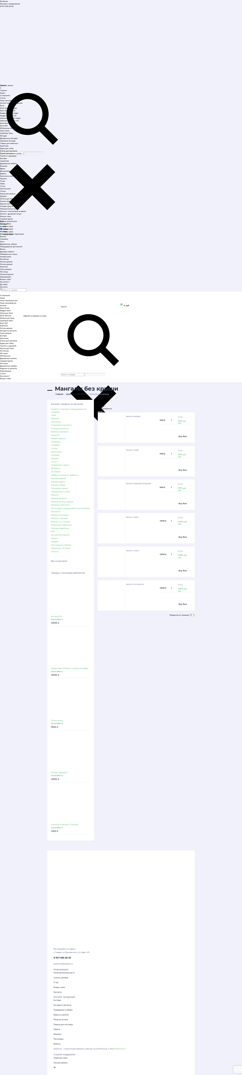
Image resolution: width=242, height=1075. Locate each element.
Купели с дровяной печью (10, 214)
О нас (56, 982)
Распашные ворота (59, 488)
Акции (2, 93)
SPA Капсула (5, 356)
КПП (53, 532)
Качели (3, 226)
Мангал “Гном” (132, 450)
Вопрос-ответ (5, 279)
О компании (5, 95)
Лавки (2, 184)
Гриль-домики (5, 269)
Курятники (4, 146)
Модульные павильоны (61, 525)
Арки (2, 221)
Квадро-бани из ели (8, 116)
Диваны (3, 174)
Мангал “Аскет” (133, 551)
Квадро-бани (5, 311)
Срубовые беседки (8, 141)
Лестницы (4, 272)
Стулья (3, 191)
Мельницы (4, 229)
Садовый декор (6, 219)
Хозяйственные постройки (11, 153)
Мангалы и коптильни (76, 394)
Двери (2, 168)
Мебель (57, 1044)
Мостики (3, 231)
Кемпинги (4, 267)
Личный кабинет (61, 1063)
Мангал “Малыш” (133, 416)
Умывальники (5, 257)
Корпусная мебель (8, 194)
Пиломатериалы (7, 274)
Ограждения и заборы (63, 1010)
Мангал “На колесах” (135, 584)
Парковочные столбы (60, 492)
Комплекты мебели (8, 176)
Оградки (54, 541)
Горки (53, 415)
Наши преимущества (8, 300)
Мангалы (57, 1034)
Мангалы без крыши (60, 515)
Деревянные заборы (8, 244)
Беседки (3, 136)
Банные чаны (5, 216)
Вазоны (3, 236)
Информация (5, 277)
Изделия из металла (8, 368)
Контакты (4, 287)
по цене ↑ (102, 406)
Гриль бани (4, 131)
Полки (2, 181)
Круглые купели (6, 204)
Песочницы (56, 422)
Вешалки (3, 166)
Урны (2, 242)
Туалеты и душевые (8, 156)
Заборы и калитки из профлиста (65, 475)
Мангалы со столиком (60, 522)
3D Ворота (55, 468)
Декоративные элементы (10, 171)
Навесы (54, 538)
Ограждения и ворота (60, 465)
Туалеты (54, 551)
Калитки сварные (58, 478)
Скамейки (4, 239)
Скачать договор (61, 978)
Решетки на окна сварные (62, 502)
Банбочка (4, 1)
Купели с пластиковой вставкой (13, 211)
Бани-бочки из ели (7, 111)
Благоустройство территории (12, 234)
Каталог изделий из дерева (11, 103)
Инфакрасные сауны (8, 254)
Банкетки (55, 435)
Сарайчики (4, 161)
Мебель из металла (59, 432)
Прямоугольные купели (9, 209)
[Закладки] (113, 305)
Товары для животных (9, 143)
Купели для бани (7, 199)
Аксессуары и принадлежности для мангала (70, 508)
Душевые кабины (7, 252)
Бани (2, 106)
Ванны (2, 249)
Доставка (3, 284)
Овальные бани (6, 313)
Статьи (3, 98)
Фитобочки (4, 259)
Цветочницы (56, 452)
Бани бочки (4, 308)
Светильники (5, 189)
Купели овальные (7, 201)
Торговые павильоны (60, 528)
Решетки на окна (61, 1019)
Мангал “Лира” (132, 517)
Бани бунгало (5, 123)
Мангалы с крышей (59, 518)
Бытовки (3, 158)
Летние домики (6, 262)
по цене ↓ (102, 404)
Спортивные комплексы (61, 425)
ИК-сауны (4, 353)
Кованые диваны (58, 438)
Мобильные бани (7, 128)
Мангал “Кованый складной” (139, 484)
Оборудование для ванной (11, 247)
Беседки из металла (8, 331)
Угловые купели (6, 206)
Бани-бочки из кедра (8, 108)
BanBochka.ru (120, 1049)
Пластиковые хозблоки (61, 545)
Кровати (3, 196)
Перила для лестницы (60, 548)
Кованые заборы (58, 485)
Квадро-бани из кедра (9, 113)
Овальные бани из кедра (10, 118)
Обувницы (55, 442)
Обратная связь (61, 1058)
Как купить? (5, 282)
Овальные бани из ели (9, 121)
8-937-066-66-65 (7, 6)
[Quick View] (169, 436)
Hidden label (8, 226)
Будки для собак (6, 148)
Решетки (54, 495)
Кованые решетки (58, 498)
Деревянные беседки (9, 138)
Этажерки (55, 455)
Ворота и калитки (61, 1015)
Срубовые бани (6, 133)
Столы (2, 186)
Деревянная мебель (8, 163)
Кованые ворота (58, 482)
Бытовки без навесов (60, 535)
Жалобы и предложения (10, 4)
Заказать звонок (6, 85)
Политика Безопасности (64, 973)
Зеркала (3, 179)
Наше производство (8, 100)
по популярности (105, 409)
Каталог (3, 305)
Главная (3, 90)
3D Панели (55, 472)
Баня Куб (4, 126)
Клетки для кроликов (8, 151)
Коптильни (55, 511)
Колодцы (3, 224)
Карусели (55, 418)
